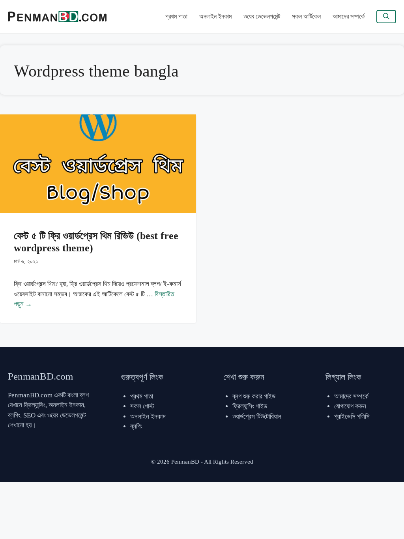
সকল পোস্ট (142, 406)
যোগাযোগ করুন (350, 406)
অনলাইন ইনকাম (215, 16)
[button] (386, 16)
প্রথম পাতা (176, 16)
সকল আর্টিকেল (306, 16)
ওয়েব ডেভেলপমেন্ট (261, 16)
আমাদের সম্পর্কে (349, 16)
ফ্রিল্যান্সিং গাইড (249, 406)
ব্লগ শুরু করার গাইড (253, 396)
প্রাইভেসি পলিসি (352, 416)
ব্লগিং (136, 426)
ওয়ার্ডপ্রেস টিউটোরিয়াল (256, 416)
